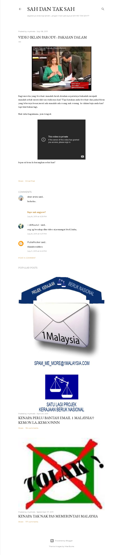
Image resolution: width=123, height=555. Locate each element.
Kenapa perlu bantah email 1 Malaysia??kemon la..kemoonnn (56, 420)
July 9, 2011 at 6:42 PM (37, 251)
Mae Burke (69, 546)
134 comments (32, 428)
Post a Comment (27, 258)
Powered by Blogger (64, 541)
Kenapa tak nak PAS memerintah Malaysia (58, 516)
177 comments (32, 522)
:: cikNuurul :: (33, 225)
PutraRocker (33, 242)
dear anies (32, 196)
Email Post (30, 181)
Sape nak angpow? (36, 212)
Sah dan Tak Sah (51, 8)
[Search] (103, 8)
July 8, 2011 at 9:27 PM (37, 234)
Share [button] (20, 181)
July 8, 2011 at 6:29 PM (37, 216)
